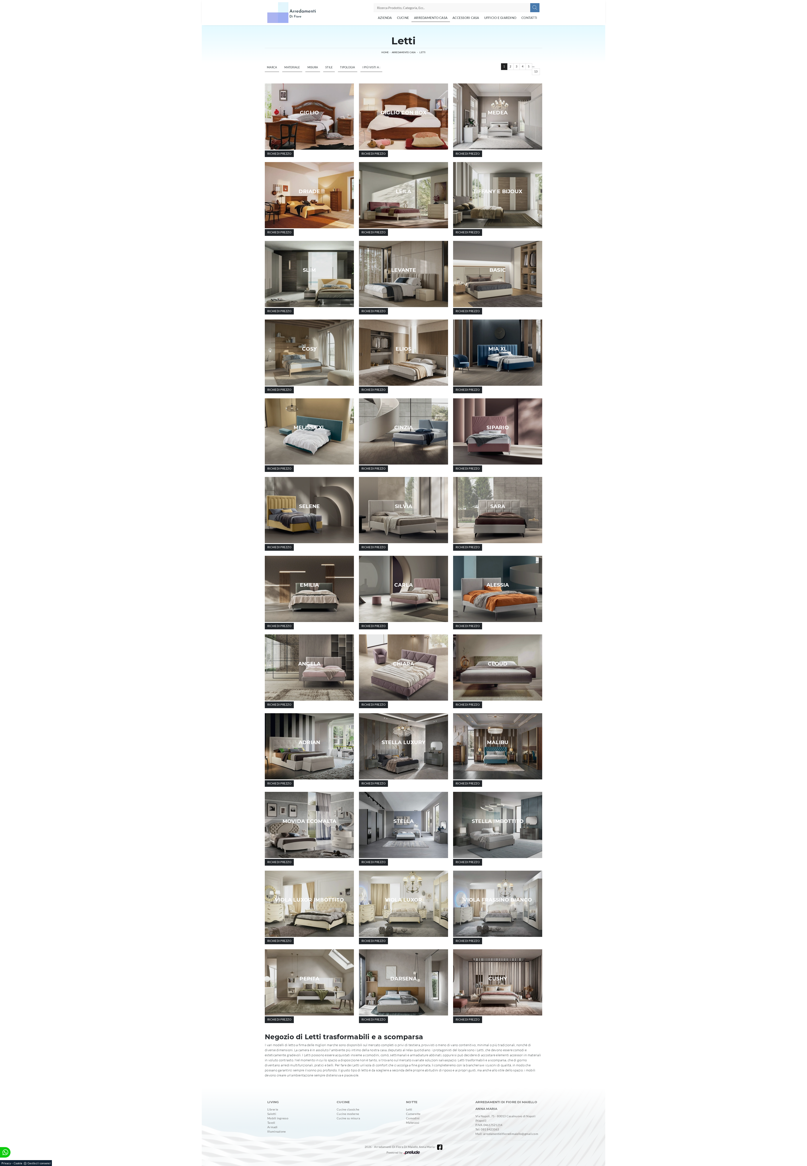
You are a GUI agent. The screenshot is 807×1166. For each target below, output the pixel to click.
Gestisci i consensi (39, 1163)
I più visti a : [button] (371, 67)
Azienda (385, 18)
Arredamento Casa (430, 18)
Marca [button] (272, 67)
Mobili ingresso (277, 1118)
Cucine (403, 18)
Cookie (18, 1163)
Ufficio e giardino (500, 18)
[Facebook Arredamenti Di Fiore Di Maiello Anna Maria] (439, 1147)
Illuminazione (276, 1131)
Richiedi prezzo (279, 153)
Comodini (412, 1118)
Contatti (529, 18)
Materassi (412, 1122)
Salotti (271, 1114)
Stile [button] (329, 67)
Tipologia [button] (347, 67)
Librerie (272, 1109)
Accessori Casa (465, 18)
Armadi (272, 1127)
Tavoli (271, 1122)
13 (536, 71)
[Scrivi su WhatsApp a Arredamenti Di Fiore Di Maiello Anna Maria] (5, 1152)
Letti (422, 52)
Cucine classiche (348, 1109)
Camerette (413, 1114)
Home (385, 52)
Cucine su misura (348, 1118)
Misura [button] (312, 67)
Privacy (6, 1163)
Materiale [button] (292, 67)
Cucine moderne (348, 1114)
